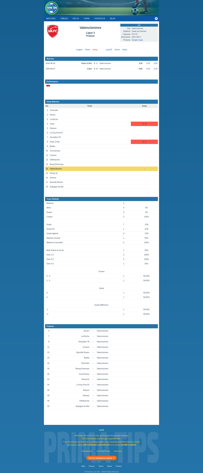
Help (83, 466)
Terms (101, 466)
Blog (112, 19)
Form (86, 19)
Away (124, 50)
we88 (101, 430)
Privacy (92, 466)
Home (87, 50)
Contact (119, 466)
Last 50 (109, 50)
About (109, 466)
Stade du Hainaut (139, 31)
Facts (76, 19)
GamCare (118, 451)
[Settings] (156, 18)
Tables (64, 19)
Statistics (99, 19)
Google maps (137, 40)
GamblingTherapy (103, 451)
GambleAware (86, 451)
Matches (51, 19)
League (79, 50)
